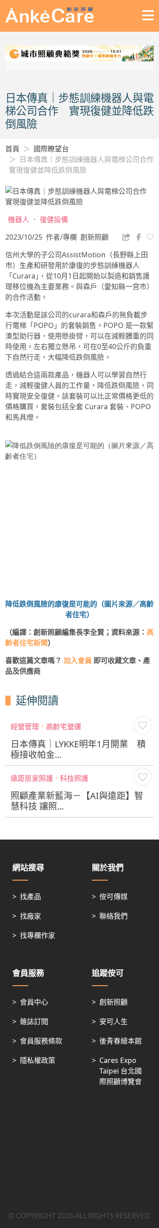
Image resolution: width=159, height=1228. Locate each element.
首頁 (12, 149)
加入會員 (78, 660)
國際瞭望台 (51, 149)
